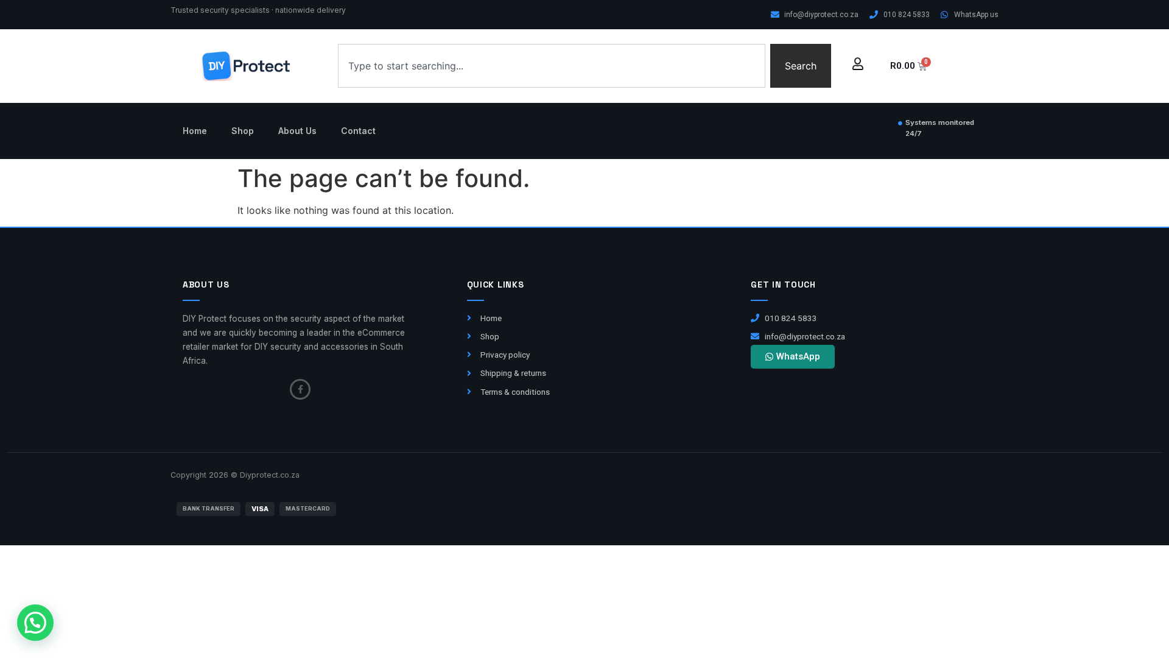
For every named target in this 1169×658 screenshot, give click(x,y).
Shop (242, 131)
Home (195, 131)
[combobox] (551, 66)
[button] (35, 622)
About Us (297, 131)
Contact (358, 131)
